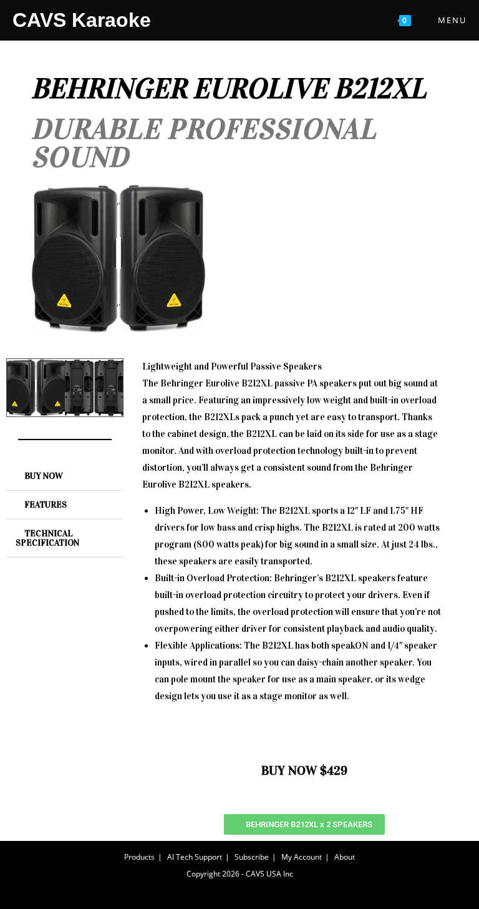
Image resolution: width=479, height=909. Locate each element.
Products (139, 857)
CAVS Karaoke (81, 20)
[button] (64, 476)
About (344, 857)
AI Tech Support (194, 857)
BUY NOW (43, 476)
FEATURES (45, 504)
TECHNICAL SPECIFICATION (47, 538)
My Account (301, 857)
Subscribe (252, 857)
